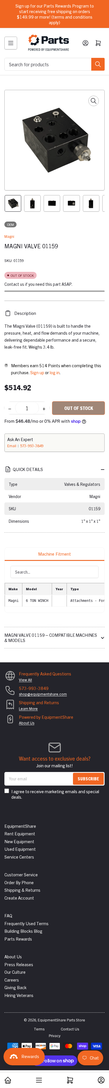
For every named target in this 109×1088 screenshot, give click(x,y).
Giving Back (15, 987)
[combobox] (54, 64)
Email (12, 445)
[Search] (98, 64)
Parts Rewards (18, 938)
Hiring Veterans (18, 995)
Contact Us (70, 1028)
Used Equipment (20, 849)
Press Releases (18, 964)
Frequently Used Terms (26, 923)
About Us (26, 722)
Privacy (54, 1035)
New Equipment (19, 841)
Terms (39, 1028)
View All (25, 679)
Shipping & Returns (22, 890)
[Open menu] (10, 43)
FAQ (8, 915)
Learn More (28, 708)
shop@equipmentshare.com (43, 693)
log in (55, 372)
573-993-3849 (31, 445)
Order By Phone (19, 882)
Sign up (37, 372)
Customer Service (21, 874)
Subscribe (88, 778)
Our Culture (15, 972)
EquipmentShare (20, 826)
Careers (11, 979)
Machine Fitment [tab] (54, 554)
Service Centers (19, 856)
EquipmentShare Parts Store (61, 1019)
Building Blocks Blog (23, 931)
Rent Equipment (19, 833)
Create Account (19, 897)
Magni (9, 236)
